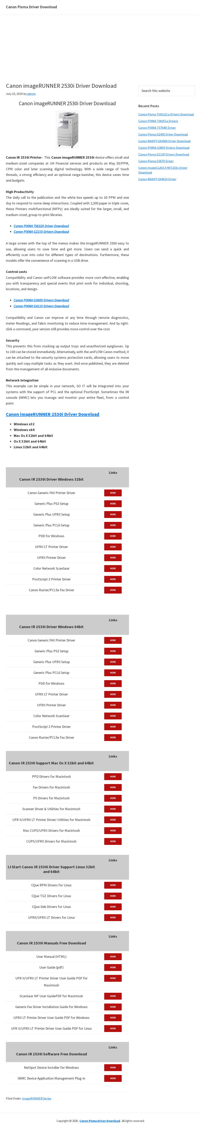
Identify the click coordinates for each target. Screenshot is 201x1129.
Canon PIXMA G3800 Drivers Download (163, 148)
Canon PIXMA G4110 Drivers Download (41, 306)
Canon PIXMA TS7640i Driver (157, 128)
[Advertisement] (92, 54)
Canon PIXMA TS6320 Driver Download (41, 226)
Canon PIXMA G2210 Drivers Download (41, 231)
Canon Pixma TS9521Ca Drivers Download (166, 114)
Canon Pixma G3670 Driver (156, 161)
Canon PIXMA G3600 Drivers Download (41, 300)
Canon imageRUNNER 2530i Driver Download (52, 414)
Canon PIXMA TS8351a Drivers (158, 121)
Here (113, 492)
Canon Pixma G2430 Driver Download (163, 134)
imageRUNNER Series (36, 1098)
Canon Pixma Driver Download (31, 6)
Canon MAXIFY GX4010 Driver (157, 179)
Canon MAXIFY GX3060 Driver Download (164, 141)
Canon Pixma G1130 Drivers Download (163, 154)
